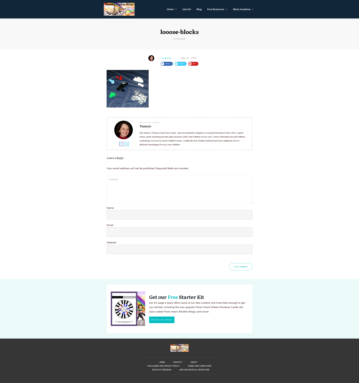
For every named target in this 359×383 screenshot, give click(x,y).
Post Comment (240, 267)
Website (111, 242)
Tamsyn (166, 58)
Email (110, 225)
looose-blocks (179, 31)
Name (110, 207)
